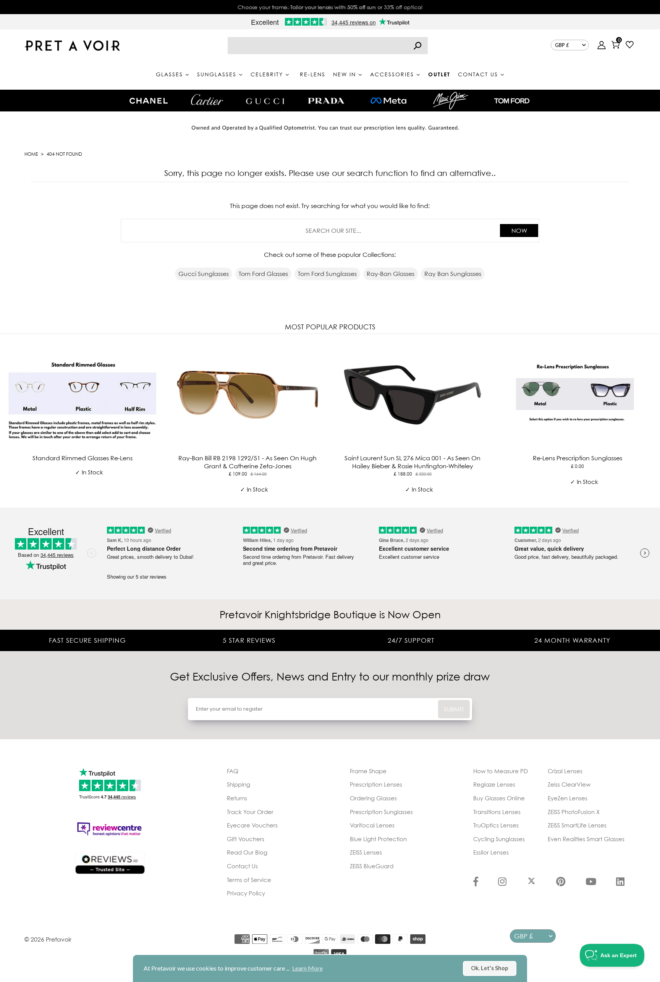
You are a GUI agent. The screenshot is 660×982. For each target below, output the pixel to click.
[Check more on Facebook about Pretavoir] (475, 882)
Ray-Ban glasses (390, 273)
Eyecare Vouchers (252, 825)
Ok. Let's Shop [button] (489, 968)
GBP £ (562, 45)
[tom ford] (512, 101)
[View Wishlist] (630, 46)
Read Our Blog (247, 852)
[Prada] (326, 101)
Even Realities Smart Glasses (586, 838)
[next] (652, 419)
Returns (237, 798)
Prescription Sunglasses (381, 811)
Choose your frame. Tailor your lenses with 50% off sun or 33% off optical (330, 7)
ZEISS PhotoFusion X (574, 811)
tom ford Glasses (263, 273)
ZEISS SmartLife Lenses (577, 825)
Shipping (238, 784)
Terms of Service (249, 879)
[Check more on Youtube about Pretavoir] (591, 882)
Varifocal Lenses (372, 825)
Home (31, 154)
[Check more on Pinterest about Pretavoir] (560, 882)
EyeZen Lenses (567, 798)
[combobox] (328, 45)
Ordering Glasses (373, 798)
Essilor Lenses (491, 852)
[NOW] (417, 45)
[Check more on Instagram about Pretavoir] (502, 882)
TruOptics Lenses (496, 825)
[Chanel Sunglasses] (148, 101)
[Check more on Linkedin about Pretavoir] (620, 882)
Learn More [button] (307, 968)
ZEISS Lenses (366, 852)
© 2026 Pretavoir (47, 939)
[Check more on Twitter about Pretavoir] (531, 882)
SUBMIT (454, 709)
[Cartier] (207, 99)
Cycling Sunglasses (499, 838)
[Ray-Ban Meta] (388, 100)
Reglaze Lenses (494, 784)
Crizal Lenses (565, 771)
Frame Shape (368, 771)
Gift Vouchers (245, 838)
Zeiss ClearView (569, 784)
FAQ (232, 771)
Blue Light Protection (378, 838)
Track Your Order (250, 811)
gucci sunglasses (203, 273)
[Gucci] (265, 100)
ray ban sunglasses (452, 273)
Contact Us (242, 866)
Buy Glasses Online (499, 798)
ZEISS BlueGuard (371, 866)
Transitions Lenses (497, 811)
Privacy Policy (246, 893)
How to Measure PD (500, 771)
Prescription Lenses (376, 784)
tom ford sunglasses (327, 273)
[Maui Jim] (451, 101)
